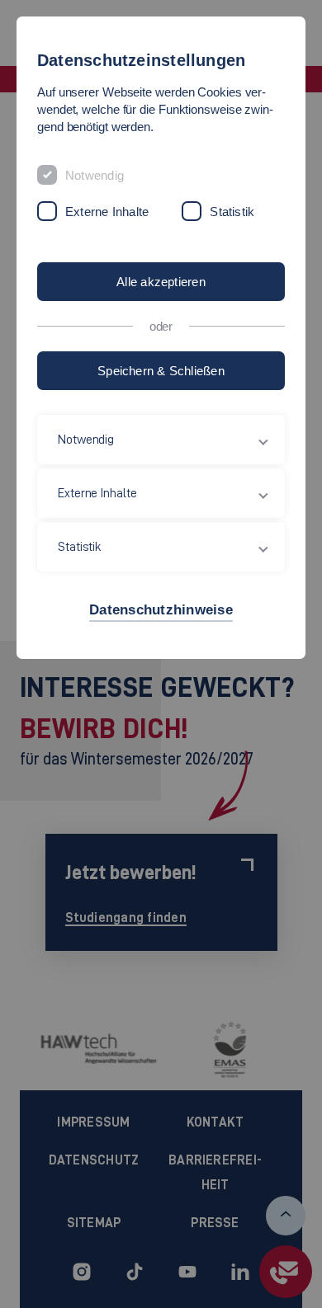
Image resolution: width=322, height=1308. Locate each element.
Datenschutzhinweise (161, 610)
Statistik (232, 212)
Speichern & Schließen (161, 371)
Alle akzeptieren (161, 282)
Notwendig (94, 175)
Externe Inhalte (107, 212)
